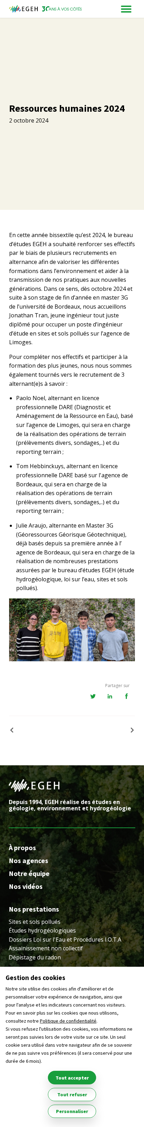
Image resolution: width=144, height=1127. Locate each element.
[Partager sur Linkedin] (109, 696)
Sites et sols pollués (34, 922)
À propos (22, 847)
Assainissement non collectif (46, 948)
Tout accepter (72, 1078)
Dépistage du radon (35, 957)
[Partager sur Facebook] (126, 696)
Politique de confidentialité (68, 1021)
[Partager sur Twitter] (93, 696)
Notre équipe (29, 873)
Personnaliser (72, 1111)
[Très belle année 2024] (14, 730)
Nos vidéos (26, 886)
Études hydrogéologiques (42, 930)
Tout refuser (72, 1094)
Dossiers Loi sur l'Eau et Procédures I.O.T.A (65, 939)
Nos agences (28, 860)
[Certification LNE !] (129, 730)
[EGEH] (45, 9)
